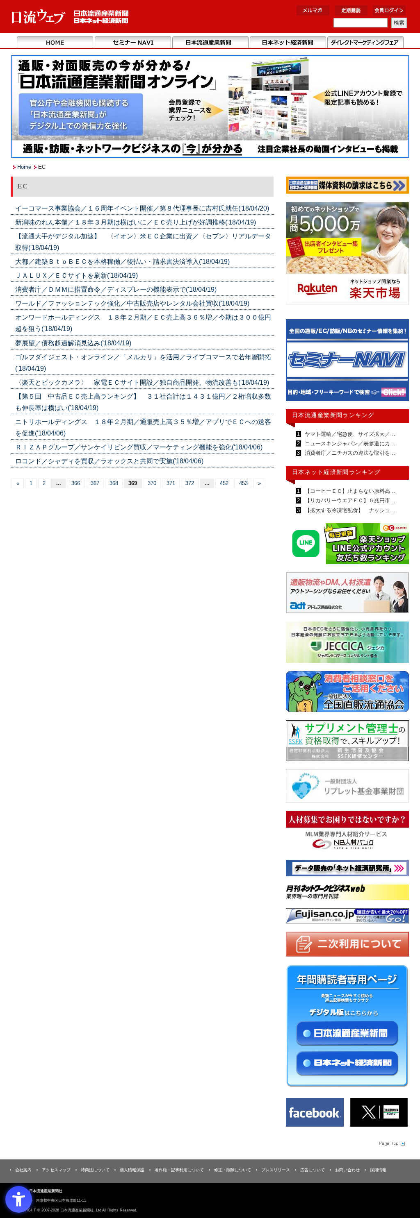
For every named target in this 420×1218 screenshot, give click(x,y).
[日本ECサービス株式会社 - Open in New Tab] (347, 545)
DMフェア (365, 42)
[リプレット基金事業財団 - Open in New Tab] (347, 788)
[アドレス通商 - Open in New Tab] (347, 594)
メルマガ (313, 10)
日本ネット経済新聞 (287, 42)
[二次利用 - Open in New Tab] (347, 946)
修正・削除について (232, 1170)
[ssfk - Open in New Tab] (347, 742)
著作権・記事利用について (179, 1170)
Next (396, 364)
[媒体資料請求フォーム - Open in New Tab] (347, 187)
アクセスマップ (56, 1170)
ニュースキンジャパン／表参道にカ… (349, 443)
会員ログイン (389, 10)
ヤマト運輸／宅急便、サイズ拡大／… (349, 434)
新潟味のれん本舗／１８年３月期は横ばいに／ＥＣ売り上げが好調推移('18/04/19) (135, 222)
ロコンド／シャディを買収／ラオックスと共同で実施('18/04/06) (109, 461)
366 (75, 483)
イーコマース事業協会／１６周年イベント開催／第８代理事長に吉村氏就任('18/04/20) (142, 208)
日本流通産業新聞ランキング (333, 415)
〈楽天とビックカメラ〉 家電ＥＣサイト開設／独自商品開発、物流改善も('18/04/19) (142, 382)
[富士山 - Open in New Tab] (347, 917)
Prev (298, 364)
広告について (312, 1170)
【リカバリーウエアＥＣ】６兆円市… (349, 500)
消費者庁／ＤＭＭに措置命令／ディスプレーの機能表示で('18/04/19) (116, 289)
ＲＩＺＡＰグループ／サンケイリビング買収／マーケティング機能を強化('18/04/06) (138, 447)
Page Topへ (391, 1143)
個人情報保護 (132, 1170)
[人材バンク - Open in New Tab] (347, 833)
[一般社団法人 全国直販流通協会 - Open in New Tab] (347, 693)
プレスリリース (275, 1170)
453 (243, 483)
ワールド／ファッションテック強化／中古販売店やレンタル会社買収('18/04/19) (132, 303)
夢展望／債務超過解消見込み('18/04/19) (73, 343)
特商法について (95, 1170)
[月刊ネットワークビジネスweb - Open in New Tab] (347, 894)
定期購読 (351, 10)
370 (152, 483)
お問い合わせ (347, 1170)
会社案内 (23, 1170)
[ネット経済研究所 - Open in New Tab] (347, 869)
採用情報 (378, 1170)
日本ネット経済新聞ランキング (336, 472)
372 (189, 483)
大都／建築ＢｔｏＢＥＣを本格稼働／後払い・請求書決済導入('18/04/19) (122, 261)
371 (171, 483)
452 (224, 483)
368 (114, 483)
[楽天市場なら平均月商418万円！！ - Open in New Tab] (347, 255)
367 (95, 483)
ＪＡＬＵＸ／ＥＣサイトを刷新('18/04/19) (76, 275)
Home (55, 42)
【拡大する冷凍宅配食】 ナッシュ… (349, 510)
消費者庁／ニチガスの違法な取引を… (349, 453)
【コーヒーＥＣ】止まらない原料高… (349, 491)
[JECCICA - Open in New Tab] (347, 644)
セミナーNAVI (132, 42)
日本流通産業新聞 (210, 42)
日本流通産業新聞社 (70, 16)
